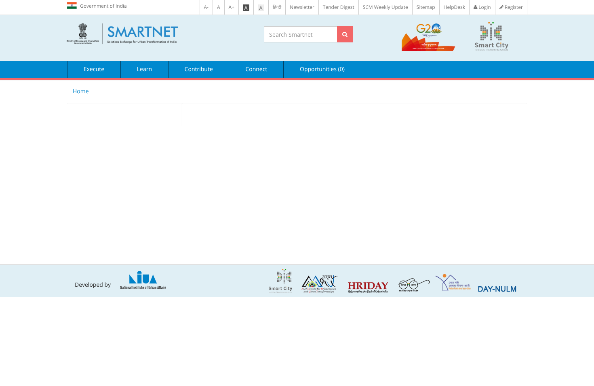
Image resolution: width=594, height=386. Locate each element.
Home (81, 91)
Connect (256, 69)
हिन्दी (277, 7)
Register (513, 7)
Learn (144, 69)
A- (206, 7)
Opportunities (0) (322, 69)
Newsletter (302, 7)
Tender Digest (338, 7)
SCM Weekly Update (385, 7)
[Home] (159, 33)
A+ (231, 7)
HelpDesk (454, 7)
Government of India (103, 5)
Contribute (199, 69)
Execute (94, 69)
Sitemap (426, 7)
